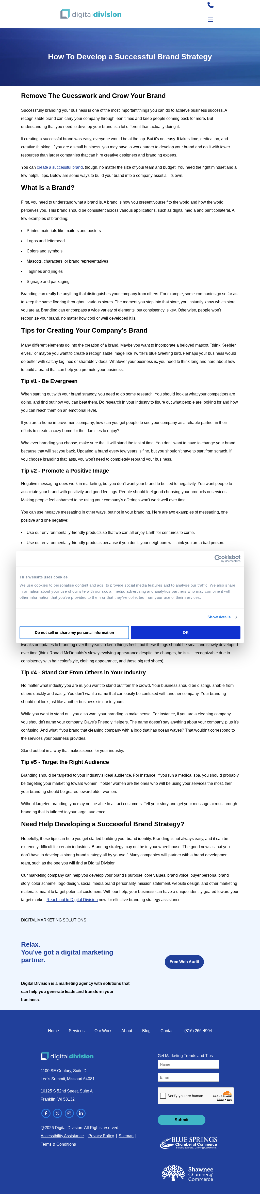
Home (53, 1031)
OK (186, 632)
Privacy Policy (101, 1136)
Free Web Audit (184, 962)
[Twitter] (57, 1113)
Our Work (102, 1031)
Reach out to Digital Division (72, 900)
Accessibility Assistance (62, 1136)
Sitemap (126, 1136)
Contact (167, 1031)
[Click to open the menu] (210, 20)
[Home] (90, 14)
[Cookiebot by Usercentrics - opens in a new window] (218, 558)
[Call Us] (210, 6)
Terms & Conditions (58, 1144)
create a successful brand (60, 167)
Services (77, 1031)
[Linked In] (81, 1113)
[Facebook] (46, 1113)
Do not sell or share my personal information (74, 632)
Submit (181, 1120)
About (126, 1031)
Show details (219, 617)
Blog (146, 1031)
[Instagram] (69, 1113)
